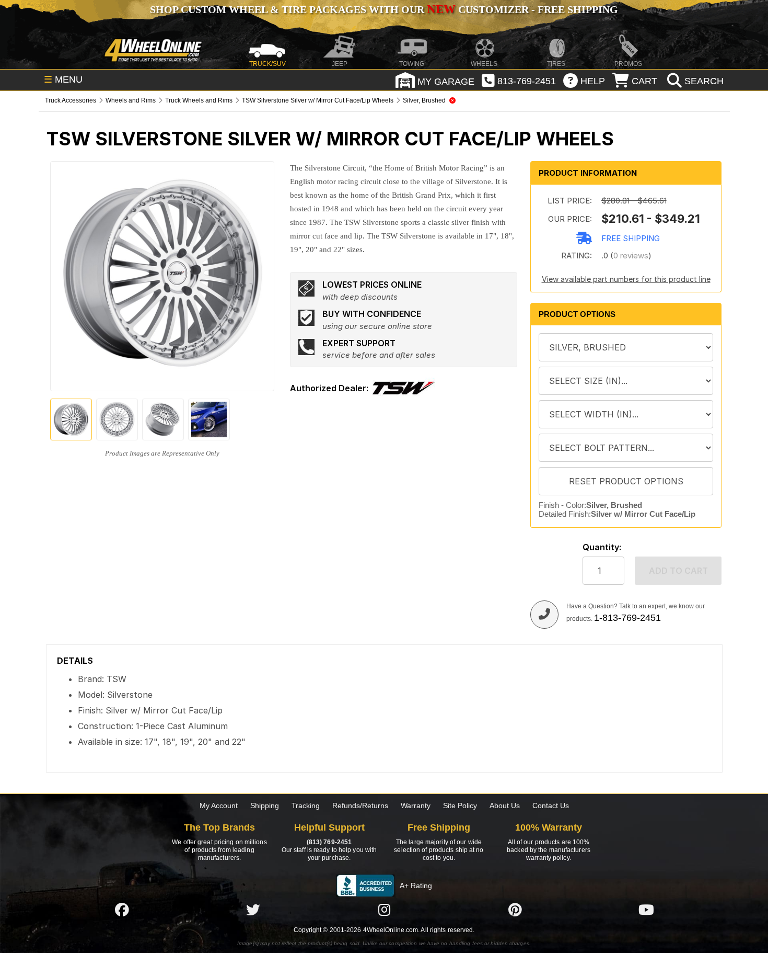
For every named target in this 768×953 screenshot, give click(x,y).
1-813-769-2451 (627, 617)
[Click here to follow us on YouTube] (646, 909)
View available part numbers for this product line (626, 279)
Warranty (415, 805)
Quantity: (602, 547)
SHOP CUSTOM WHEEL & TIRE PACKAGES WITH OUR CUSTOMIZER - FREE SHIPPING (384, 9)
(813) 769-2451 (329, 842)
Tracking (306, 805)
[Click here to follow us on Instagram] (384, 909)
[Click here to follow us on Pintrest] (515, 909)
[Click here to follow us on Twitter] (252, 909)
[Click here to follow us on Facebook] (121, 909)
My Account (219, 805)
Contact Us (550, 805)
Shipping (264, 805)
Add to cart (678, 570)
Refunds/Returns (360, 805)
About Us (505, 805)
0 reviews (630, 255)
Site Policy (460, 805)
